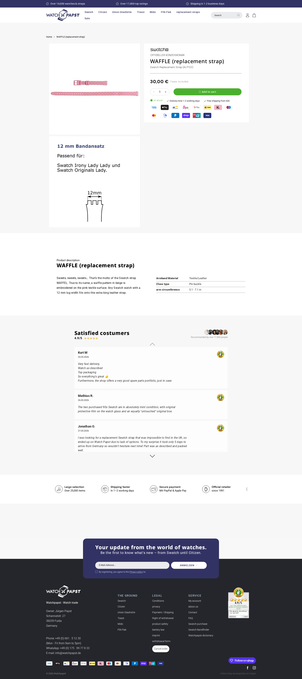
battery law (158, 629)
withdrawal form (161, 641)
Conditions (158, 600)
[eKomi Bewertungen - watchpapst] (238, 603)
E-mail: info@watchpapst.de (63, 653)
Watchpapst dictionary (200, 635)
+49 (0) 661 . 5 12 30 (68, 638)
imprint (156, 635)
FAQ (190, 618)
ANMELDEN (187, 565)
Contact (192, 612)
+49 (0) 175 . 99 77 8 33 (74, 648)
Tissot (121, 618)
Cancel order (161, 648)
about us (193, 606)
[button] (89, 12)
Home (49, 37)
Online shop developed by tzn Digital (238, 673)
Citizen (121, 606)
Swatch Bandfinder (198, 629)
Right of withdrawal (163, 618)
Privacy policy (136, 572)
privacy (156, 606)
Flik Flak (122, 629)
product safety (160, 624)
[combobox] (226, 15)
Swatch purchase (197, 624)
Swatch (122, 600)
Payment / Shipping (163, 612)
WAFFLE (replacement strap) (70, 37)
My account (194, 600)
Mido (120, 624)
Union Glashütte (126, 612)
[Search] (238, 15)
